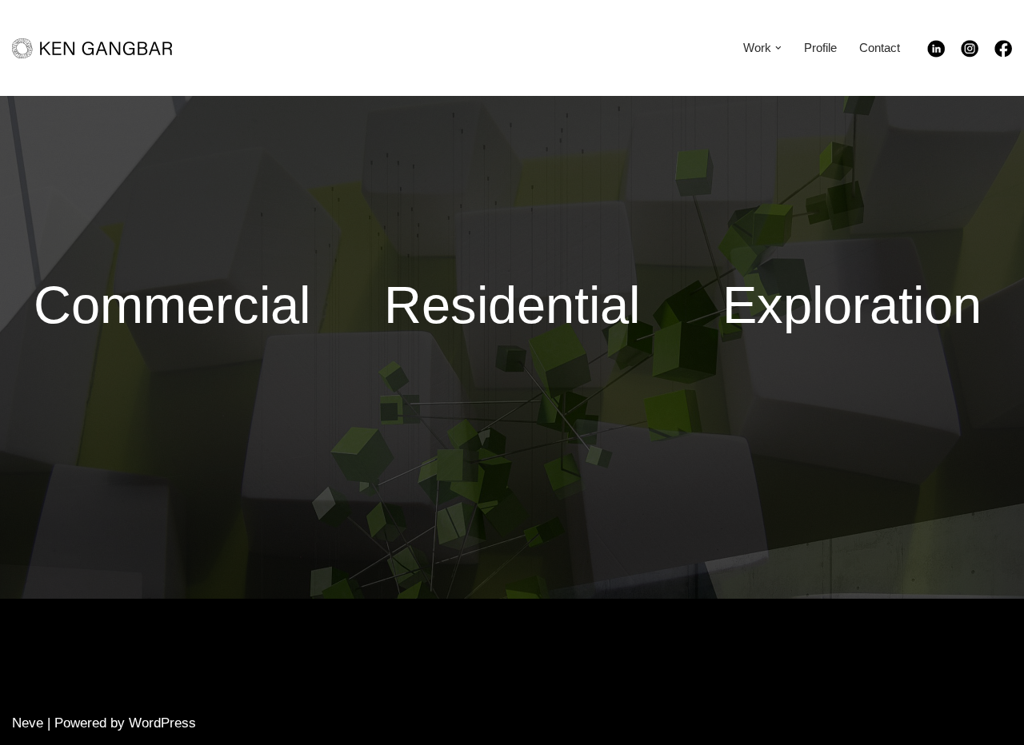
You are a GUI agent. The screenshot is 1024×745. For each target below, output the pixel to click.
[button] (778, 48)
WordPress (162, 723)
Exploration (852, 305)
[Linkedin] (944, 53)
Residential (512, 305)
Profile (820, 47)
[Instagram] (977, 53)
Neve (27, 723)
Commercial (172, 305)
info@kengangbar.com (765, 663)
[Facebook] (1003, 53)
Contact (879, 47)
